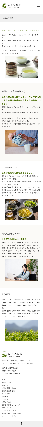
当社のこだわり (7, 382)
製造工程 (5, 385)
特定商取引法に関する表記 (12, 413)
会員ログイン (7, 408)
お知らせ (5, 399)
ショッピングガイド (9, 410)
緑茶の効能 (6, 394)
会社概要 (5, 396)
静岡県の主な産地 (8, 391)
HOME (4, 380)
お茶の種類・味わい (9, 388)
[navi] (38, 6)
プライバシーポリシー (10, 416)
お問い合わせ (7, 402)
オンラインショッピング (11, 405)
